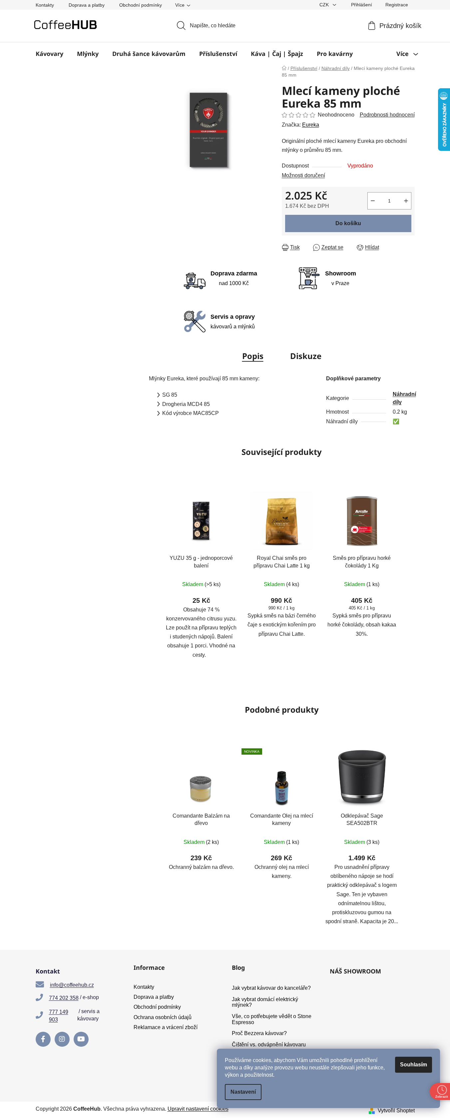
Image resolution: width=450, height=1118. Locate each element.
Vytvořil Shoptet (396, 1110)
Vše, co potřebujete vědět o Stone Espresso (271, 1019)
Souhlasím (413, 1064)
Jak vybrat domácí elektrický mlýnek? (265, 1002)
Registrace (396, 4)
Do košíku (348, 223)
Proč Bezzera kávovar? (259, 1033)
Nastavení (243, 1092)
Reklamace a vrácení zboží (166, 1027)
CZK (324, 4)
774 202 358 (64, 998)
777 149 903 (58, 1015)
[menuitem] (49, 53)
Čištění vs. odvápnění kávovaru (269, 1044)
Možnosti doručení (303, 175)
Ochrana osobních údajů (163, 1017)
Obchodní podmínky (140, 5)
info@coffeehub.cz (72, 985)
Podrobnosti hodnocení (387, 115)
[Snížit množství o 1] (373, 200)
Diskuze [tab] (305, 355)
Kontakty (45, 5)
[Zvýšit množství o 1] (406, 200)
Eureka (310, 125)
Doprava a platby (87, 5)
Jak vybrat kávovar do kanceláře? (271, 988)
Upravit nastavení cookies (198, 1109)
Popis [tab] (252, 355)
